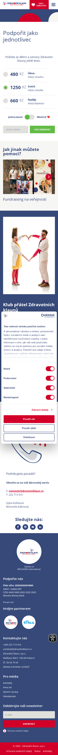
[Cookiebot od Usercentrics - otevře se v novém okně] (41, 316)
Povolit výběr (29, 428)
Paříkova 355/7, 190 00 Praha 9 (18, 658)
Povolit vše (29, 419)
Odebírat (29, 723)
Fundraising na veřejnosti (24, 199)
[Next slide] (48, 177)
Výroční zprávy (10, 692)
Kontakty (7, 683)
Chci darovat (41, 4)
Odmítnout (29, 437)
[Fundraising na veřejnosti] (29, 192)
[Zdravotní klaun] (14, 3)
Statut (37, 751)
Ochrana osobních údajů (19, 751)
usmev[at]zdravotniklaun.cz (26, 491)
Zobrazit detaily (40, 410)
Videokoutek (9, 696)
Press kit (7, 687)
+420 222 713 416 (12, 644)
